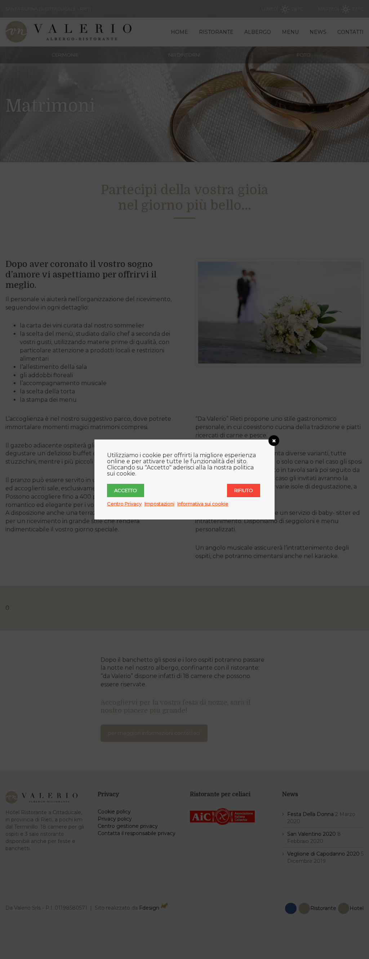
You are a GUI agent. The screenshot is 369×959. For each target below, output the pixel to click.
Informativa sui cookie (202, 504)
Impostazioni (159, 504)
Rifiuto (243, 490)
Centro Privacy (124, 504)
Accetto (125, 490)
